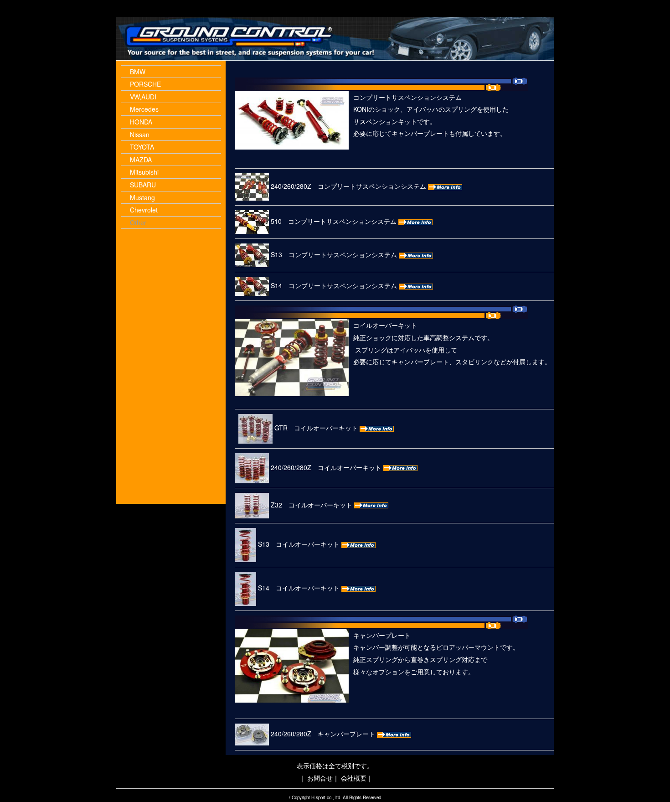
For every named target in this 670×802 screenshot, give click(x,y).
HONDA (141, 121)
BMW (137, 71)
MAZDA (141, 159)
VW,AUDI (143, 96)
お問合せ (320, 777)
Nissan (139, 134)
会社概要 (353, 777)
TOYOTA (142, 146)
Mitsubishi (144, 171)
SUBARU (143, 184)
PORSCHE (145, 83)
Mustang (142, 197)
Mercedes (144, 109)
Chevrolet (144, 209)
